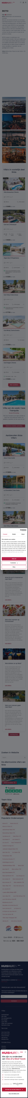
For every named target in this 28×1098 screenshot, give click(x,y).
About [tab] (23, 534)
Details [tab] (14, 534)
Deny (14, 567)
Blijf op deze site (14, 1093)
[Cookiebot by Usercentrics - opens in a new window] (20, 530)
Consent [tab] (5, 534)
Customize (13, 562)
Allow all (14, 558)
